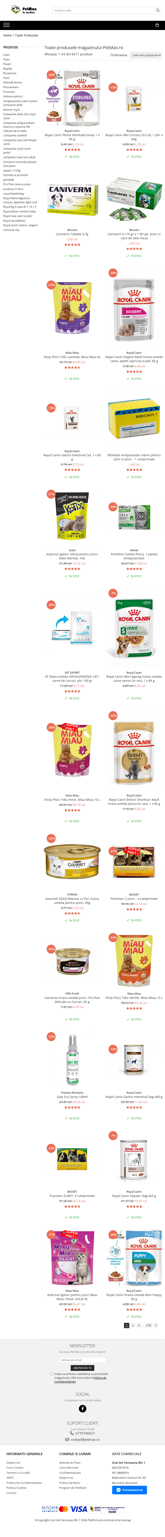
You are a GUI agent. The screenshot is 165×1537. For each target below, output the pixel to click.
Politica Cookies (16, 1488)
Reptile (7, 69)
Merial (134, 550)
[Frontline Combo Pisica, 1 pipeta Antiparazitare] (134, 517)
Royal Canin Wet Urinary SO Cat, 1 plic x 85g (134, 137)
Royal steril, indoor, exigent (20, 225)
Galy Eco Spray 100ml (72, 1097)
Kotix (72, 550)
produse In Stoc (13, 189)
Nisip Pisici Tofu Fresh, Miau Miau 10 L (72, 800)
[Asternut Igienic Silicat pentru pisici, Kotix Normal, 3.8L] (72, 517)
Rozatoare (9, 73)
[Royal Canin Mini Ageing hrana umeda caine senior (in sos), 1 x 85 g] (134, 628)
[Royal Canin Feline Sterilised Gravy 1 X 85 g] (72, 98)
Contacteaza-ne (132, 1490)
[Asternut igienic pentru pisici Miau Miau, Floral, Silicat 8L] (72, 1258)
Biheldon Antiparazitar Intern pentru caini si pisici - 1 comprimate (134, 457)
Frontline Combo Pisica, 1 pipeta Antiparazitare (134, 556)
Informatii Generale (24, 1454)
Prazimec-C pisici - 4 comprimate (134, 899)
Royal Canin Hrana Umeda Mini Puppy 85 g (134, 1297)
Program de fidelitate (72, 1488)
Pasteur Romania (72, 1092)
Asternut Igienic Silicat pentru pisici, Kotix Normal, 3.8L (72, 556)
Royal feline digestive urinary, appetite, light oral (20, 200)
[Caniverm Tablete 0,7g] (72, 197)
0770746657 (85, 1433)
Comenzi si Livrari (75, 1454)
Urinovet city (11, 230)
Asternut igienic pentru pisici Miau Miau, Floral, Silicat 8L (72, 1297)
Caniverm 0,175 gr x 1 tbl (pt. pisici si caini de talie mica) (134, 236)
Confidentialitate (70, 1473)
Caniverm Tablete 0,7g (72, 234)
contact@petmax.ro (85, 1439)
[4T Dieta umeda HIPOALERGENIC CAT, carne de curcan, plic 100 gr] (72, 628)
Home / (8, 35)
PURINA (72, 894)
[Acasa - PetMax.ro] (24, 10)
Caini (6, 55)
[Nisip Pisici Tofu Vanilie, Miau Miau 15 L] (134, 960)
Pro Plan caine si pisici (17, 184)
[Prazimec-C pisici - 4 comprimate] (134, 862)
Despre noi (13, 1463)
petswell (8, 180)
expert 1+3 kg (11, 170)
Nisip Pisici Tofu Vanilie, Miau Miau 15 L (134, 998)
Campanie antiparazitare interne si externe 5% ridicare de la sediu (19, 127)
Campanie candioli (15, 135)
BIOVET (134, 894)
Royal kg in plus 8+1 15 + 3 (19, 207)
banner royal (11, 109)
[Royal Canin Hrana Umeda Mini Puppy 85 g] (134, 1258)
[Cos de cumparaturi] (157, 25)
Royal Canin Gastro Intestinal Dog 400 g (134, 1097)
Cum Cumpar (14, 1467)
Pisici (6, 59)
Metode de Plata (69, 1463)
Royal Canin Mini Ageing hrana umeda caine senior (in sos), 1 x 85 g (134, 678)
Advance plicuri (13, 96)
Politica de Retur (69, 1483)
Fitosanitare (10, 87)
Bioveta (72, 230)
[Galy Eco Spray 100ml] (72, 1059)
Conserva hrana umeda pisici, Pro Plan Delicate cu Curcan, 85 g (72, 1000)
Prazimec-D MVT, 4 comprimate (72, 1196)
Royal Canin (72, 131)
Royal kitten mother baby (19, 211)
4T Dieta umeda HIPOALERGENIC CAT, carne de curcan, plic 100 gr (72, 678)
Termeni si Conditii (18, 1473)
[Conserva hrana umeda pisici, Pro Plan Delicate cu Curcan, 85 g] (72, 961)
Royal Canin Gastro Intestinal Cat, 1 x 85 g (72, 457)
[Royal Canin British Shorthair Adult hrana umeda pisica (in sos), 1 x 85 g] (134, 750)
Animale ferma (12, 82)
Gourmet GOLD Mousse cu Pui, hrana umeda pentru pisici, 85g (72, 901)
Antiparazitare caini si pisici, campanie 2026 (20, 103)
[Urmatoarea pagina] (156, 1325)
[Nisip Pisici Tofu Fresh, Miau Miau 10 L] (72, 750)
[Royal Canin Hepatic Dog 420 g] (134, 1159)
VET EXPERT (72, 672)
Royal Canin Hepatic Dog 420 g (134, 1196)
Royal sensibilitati (14, 221)
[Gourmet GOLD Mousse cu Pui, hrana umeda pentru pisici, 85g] (72, 861)
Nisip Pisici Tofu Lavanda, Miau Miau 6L (72, 357)
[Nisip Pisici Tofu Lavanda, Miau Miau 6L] (72, 308)
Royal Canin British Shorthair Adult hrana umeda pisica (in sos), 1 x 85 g (134, 802)
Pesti (6, 78)
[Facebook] (82, 1408)
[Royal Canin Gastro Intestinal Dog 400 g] (134, 1060)
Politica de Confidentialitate (24, 1483)
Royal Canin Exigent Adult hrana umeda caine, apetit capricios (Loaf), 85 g (134, 359)
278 (148, 1325)
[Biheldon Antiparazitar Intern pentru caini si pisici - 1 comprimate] (134, 418)
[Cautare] (158, 10)
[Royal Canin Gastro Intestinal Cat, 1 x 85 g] (72, 418)
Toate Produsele (26, 35)
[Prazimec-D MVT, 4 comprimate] (72, 1159)
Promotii (8, 92)
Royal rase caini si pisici (17, 216)
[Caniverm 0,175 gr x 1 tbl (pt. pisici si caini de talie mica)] (134, 197)
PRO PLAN (72, 993)
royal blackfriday (13, 194)
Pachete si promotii (15, 175)
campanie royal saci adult (19, 157)
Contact (11, 1493)
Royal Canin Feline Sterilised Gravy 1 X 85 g (72, 137)
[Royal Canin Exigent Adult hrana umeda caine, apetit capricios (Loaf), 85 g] (134, 308)
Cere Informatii (68, 1467)
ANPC (10, 1478)
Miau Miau (72, 353)
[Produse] (7, 26)
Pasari (7, 64)
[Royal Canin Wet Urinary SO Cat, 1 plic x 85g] (134, 98)
